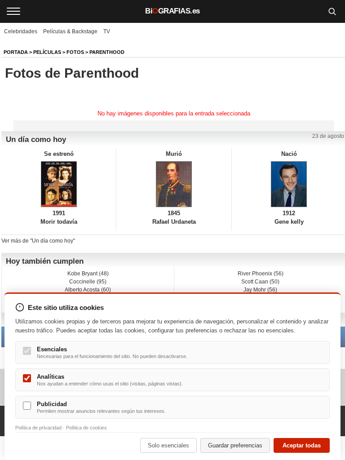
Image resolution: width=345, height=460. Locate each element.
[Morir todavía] (58, 184)
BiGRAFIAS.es (172, 11)
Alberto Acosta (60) (88, 290)
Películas (47, 52)
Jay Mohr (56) (260, 290)
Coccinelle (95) (87, 282)
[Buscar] (332, 11)
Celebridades (20, 31)
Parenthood (106, 52)
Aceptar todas (302, 445)
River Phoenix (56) (260, 273)
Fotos (75, 52)
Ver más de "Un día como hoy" (38, 241)
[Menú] (13, 11)
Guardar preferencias (235, 445)
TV (106, 31)
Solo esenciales (168, 445)
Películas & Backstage (70, 31)
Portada (16, 52)
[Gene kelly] (289, 184)
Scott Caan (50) (260, 282)
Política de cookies (86, 427)
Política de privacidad (38, 427)
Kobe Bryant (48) (88, 273)
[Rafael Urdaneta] (173, 184)
